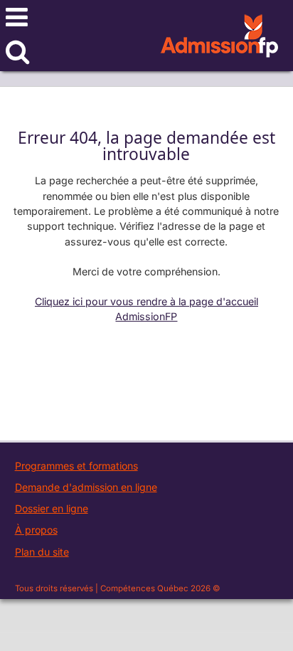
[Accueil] (219, 44)
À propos (36, 530)
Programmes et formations (76, 466)
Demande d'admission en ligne (86, 487)
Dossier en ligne (51, 508)
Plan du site (42, 552)
